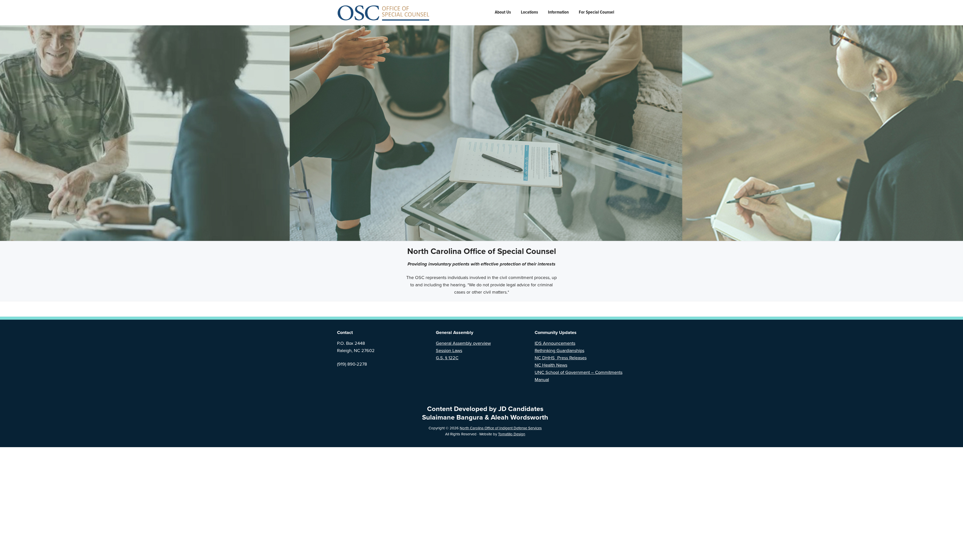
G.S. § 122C (447, 358)
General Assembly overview (463, 343)
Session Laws (449, 350)
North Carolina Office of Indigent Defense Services (501, 428)
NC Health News (551, 365)
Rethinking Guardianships (559, 350)
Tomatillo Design (511, 434)
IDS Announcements (555, 343)
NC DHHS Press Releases (561, 358)
